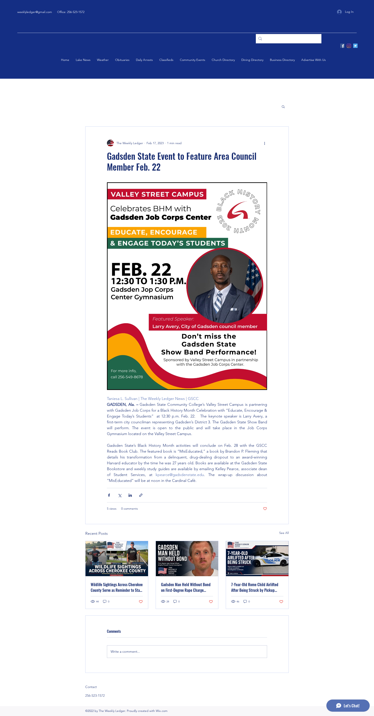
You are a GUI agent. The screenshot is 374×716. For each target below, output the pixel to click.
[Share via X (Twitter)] (120, 495)
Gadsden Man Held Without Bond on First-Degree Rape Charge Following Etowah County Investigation (186, 587)
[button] (283, 106)
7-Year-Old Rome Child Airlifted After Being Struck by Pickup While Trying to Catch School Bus (256, 587)
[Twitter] (355, 46)
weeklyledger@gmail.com (34, 12)
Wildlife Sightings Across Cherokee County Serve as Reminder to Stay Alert (117, 587)
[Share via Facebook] (109, 495)
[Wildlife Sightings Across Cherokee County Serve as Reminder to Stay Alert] (116, 558)
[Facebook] (342, 46)
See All (284, 533)
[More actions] (264, 143)
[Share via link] (141, 495)
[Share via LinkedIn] (130, 495)
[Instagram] (349, 46)
